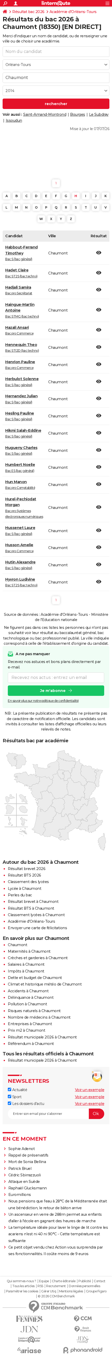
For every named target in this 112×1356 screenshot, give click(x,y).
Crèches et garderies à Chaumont (38, 958)
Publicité (84, 1281)
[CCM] (82, 1319)
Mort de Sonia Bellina (27, 1161)
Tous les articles (23, 1286)
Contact (99, 1281)
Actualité (19, 1089)
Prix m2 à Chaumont (26, 1030)
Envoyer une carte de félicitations (37, 928)
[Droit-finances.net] (82, 1329)
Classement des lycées (28, 881)
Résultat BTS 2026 (24, 875)
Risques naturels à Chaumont (34, 1010)
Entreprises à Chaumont (30, 1023)
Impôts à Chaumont (26, 971)
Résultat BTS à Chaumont (31, 908)
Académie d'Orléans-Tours (73, 11)
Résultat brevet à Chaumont (33, 901)
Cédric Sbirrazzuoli (24, 1175)
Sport (16, 1096)
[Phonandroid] (82, 1350)
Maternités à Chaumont (29, 951)
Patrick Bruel (20, 1168)
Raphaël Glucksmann (27, 1188)
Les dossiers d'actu (27, 1103)
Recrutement (56, 1286)
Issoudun (14, 120)
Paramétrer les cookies (22, 1291)
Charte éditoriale (64, 1281)
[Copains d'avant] (29, 1339)
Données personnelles (84, 1286)
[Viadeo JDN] (82, 1339)
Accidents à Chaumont (28, 991)
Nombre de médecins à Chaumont (39, 1017)
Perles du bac (20, 895)
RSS (40, 1286)
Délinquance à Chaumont (30, 997)
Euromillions (19, 1194)
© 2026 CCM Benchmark (56, 1296)
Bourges (77, 114)
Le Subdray (99, 114)
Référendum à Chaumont (31, 1043)
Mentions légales (71, 1291)
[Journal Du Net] (29, 1329)
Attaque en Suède (24, 1181)
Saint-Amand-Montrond (44, 114)
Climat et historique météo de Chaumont (45, 984)
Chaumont (17, 944)
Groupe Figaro (96, 1291)
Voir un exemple (89, 1089)
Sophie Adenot (21, 1148)
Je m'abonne (53, 690)
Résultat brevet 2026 (26, 868)
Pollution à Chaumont (27, 1004)
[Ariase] (29, 1350)
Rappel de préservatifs (28, 1155)
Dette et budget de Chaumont (35, 977)
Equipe (44, 1281)
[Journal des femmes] (29, 1319)
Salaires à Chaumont (26, 964)
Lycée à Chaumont (24, 888)
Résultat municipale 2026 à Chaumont (42, 1037)
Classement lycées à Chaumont (36, 915)
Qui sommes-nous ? (21, 1281)
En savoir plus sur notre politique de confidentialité (43, 701)
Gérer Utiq (48, 1291)
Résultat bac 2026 (28, 11)
